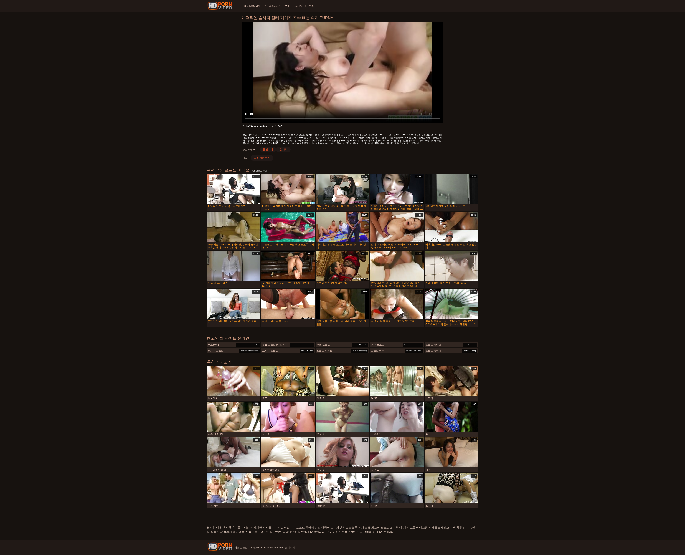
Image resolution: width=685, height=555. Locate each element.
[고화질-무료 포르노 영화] (220, 6)
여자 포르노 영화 (272, 5)
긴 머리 (283, 149)
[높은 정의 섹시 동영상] (220, 546)
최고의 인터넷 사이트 (303, 5)
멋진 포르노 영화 (252, 5)
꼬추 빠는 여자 (262, 157)
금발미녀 (268, 149)
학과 (287, 5)
